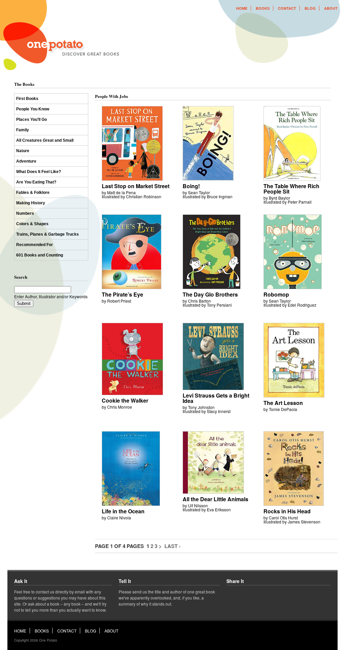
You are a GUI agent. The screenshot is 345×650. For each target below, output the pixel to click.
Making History (30, 203)
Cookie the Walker (125, 400)
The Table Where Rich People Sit (291, 188)
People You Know (32, 109)
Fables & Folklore (33, 192)
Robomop (276, 294)
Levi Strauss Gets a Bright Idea (216, 398)
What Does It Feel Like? (38, 171)
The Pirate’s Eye (122, 294)
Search (20, 277)
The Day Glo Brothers (210, 294)
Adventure (26, 161)
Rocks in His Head (287, 511)
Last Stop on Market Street (135, 186)
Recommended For (34, 244)
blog (310, 8)
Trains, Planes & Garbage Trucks (47, 234)
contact (287, 8)
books (263, 8)
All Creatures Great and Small (44, 140)
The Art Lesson (283, 403)
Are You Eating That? (36, 182)
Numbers (25, 213)
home (241, 8)
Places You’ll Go (31, 119)
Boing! (191, 186)
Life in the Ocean (123, 511)
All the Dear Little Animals (215, 499)
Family (22, 130)
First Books (27, 98)
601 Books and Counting (39, 255)
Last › (172, 546)
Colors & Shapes (32, 223)
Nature (22, 150)
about (331, 8)
